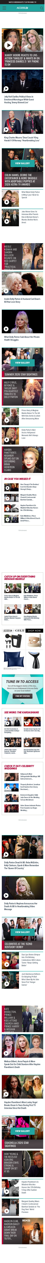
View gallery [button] (22, 163)
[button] (3, 8)
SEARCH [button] (41, 8)
